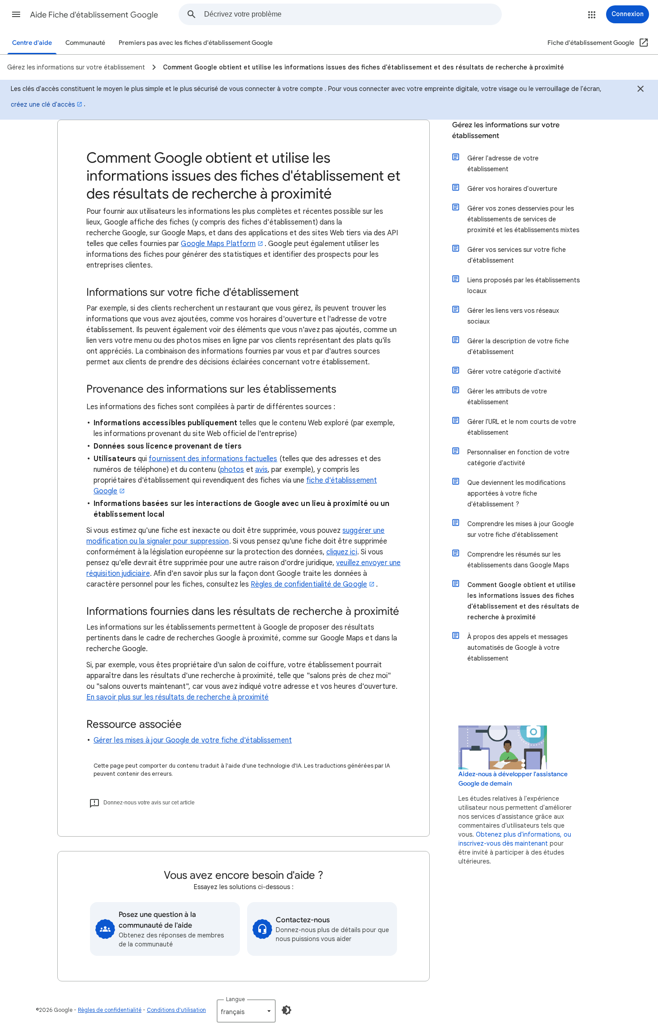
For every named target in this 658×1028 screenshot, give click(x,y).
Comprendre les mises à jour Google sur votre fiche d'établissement (520, 529)
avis (261, 469)
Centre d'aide (32, 43)
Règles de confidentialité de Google (309, 584)
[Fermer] (640, 90)
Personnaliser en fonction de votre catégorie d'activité (518, 457)
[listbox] (246, 1011)
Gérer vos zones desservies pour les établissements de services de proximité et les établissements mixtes (523, 219)
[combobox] (352, 14)
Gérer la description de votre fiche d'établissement (518, 346)
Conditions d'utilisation (176, 1009)
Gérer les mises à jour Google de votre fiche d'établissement (193, 740)
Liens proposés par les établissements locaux (523, 285)
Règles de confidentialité (109, 1009)
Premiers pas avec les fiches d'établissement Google (196, 43)
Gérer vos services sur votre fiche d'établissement (516, 255)
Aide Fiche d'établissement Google (94, 15)
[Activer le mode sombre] (286, 1010)
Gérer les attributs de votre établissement (507, 396)
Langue (235, 999)
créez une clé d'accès (43, 104)
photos (232, 469)
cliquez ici (341, 552)
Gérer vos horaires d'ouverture (512, 189)
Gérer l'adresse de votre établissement (502, 163)
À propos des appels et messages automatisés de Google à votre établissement (517, 647)
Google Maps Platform (218, 243)
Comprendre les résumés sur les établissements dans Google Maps (518, 559)
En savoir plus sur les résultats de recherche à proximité (177, 697)
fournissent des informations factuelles (213, 458)
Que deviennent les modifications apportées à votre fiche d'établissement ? (516, 493)
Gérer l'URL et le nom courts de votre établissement (521, 427)
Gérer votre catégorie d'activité (514, 371)
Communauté (85, 43)
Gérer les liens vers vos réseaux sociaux (513, 316)
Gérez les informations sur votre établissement (506, 130)
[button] (16, 14)
